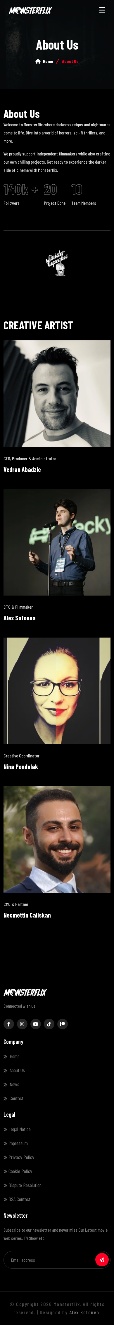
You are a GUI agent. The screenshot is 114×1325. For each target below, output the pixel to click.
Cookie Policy (20, 1171)
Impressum (18, 1143)
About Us (16, 1070)
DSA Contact (19, 1199)
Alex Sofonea (84, 1312)
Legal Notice (19, 1129)
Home (47, 61)
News (13, 1084)
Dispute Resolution (25, 1185)
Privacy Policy (21, 1157)
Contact (15, 1098)
